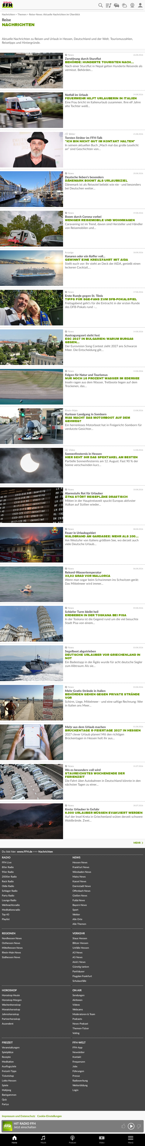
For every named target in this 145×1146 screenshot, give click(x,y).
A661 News (79, 962)
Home (14, 1143)
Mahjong (6, 1090)
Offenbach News (81, 891)
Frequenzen (78, 1062)
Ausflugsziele (9, 1066)
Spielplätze (7, 1052)
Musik (43, 1143)
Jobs (74, 1066)
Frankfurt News (80, 867)
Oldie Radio (8, 886)
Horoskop (9, 990)
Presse (76, 1076)
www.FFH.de (24, 851)
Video (101, 1143)
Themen (22, 14)
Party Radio (8, 896)
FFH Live (7, 862)
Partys (5, 1104)
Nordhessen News (12, 938)
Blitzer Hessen (80, 943)
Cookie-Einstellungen (49, 1116)
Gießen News (79, 896)
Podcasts (77, 1019)
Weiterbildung (80, 1085)
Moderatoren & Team (83, 1014)
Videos (76, 1005)
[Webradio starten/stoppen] (131, 1126)
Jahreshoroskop (10, 1014)
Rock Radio (8, 881)
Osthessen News (11, 943)
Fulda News (78, 900)
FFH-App (77, 1047)
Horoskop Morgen (12, 1000)
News (76, 857)
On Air (77, 990)
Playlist (108, 3)
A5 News (77, 957)
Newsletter (78, 1052)
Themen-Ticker (80, 1028)
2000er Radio (9, 877)
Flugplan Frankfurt (82, 976)
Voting (75, 1033)
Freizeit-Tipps (9, 1071)
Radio (6, 857)
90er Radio (8, 872)
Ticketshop (8, 1076)
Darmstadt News (81, 886)
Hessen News (79, 862)
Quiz (4, 1100)
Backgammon (9, 1095)
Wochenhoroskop (11, 1005)
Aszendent (7, 1024)
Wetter (124, 3)
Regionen (8, 933)
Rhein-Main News (11, 952)
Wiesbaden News (81, 872)
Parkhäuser (78, 971)
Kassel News (79, 881)
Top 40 (5, 914)
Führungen (78, 1071)
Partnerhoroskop (11, 1019)
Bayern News (79, 905)
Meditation (8, 1062)
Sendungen (78, 995)
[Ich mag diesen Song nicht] (138, 1126)
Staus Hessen (79, 938)
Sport (75, 910)
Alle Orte (77, 919)
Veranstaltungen (10, 1047)
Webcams (77, 1009)
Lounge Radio (9, 900)
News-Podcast (80, 1024)
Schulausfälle (79, 981)
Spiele (5, 1085)
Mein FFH (140, 3)
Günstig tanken (80, 967)
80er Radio (8, 867)
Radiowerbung (80, 1081)
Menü (130, 1143)
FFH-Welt (79, 1042)
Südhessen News (11, 957)
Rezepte (6, 1057)
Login (75, 1090)
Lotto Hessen (9, 1081)
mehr (137, 843)
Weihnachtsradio (11, 905)
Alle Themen (79, 924)
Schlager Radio (9, 891)
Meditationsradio (11, 910)
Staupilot (116, 3)
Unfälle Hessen (80, 948)
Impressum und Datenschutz (18, 1116)
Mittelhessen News (12, 948)
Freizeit (7, 1042)
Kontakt (76, 1057)
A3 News (77, 952)
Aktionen (77, 1000)
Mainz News (79, 877)
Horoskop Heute (11, 995)
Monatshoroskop (11, 1009)
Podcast (72, 1143)
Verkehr (78, 933)
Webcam (132, 3)
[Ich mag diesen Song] (123, 1126)
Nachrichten (8, 14)
